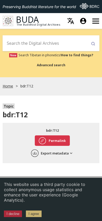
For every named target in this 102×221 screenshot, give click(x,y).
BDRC (89, 6)
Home (8, 86)
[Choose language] (70, 21)
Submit (93, 43)
